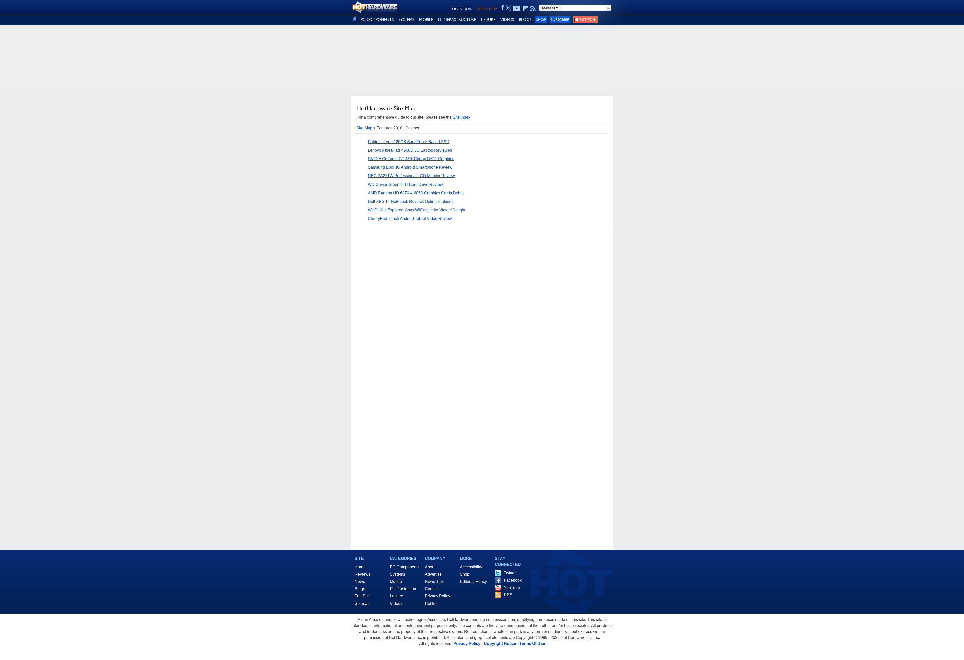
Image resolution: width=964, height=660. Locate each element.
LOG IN (456, 9)
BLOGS (525, 19)
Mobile (396, 581)
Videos (396, 603)
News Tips (434, 581)
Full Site (362, 596)
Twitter (510, 573)
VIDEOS (507, 19)
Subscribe (560, 19)
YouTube (512, 587)
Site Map (364, 128)
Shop (541, 19)
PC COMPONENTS (377, 19)
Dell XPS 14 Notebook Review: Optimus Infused (411, 201)
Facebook (513, 580)
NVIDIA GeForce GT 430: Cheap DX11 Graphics (411, 159)
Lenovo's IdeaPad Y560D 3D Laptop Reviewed (410, 150)
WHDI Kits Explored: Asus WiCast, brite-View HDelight (416, 210)
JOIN (469, 9)
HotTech (432, 603)
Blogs (360, 589)
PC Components (404, 567)
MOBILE (426, 19)
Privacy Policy (437, 596)
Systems (397, 574)
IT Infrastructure (403, 589)
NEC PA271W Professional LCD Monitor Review (411, 176)
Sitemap (362, 603)
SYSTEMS (406, 19)
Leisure (396, 596)
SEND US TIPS (487, 9)
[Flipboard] (525, 8)
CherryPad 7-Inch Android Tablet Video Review (410, 218)
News (360, 581)
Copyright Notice (500, 643)
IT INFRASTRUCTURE (457, 19)
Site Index (461, 117)
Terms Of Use (532, 643)
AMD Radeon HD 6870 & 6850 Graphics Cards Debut (416, 193)
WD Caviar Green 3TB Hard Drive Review (405, 184)
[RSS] (533, 8)
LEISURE (488, 19)
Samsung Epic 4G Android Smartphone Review (410, 167)
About (430, 567)
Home (360, 567)
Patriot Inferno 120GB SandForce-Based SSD (408, 142)
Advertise (433, 574)
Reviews (362, 574)
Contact (432, 589)
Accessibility (471, 567)
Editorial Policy (473, 581)
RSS (508, 595)
